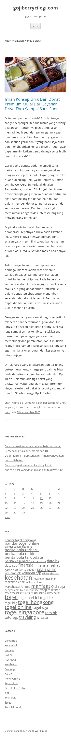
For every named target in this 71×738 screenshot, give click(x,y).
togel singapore (24, 612)
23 (15, 508)
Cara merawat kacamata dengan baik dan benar (33, 446)
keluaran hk (13, 573)
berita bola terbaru (22, 549)
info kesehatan (27, 570)
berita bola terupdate (24, 557)
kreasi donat (46, 407)
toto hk (51, 612)
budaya (9, 650)
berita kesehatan (18, 561)
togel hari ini (28, 597)
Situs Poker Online (15, 688)
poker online (31, 590)
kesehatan (18, 577)
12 (41, 498)
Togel (8, 702)
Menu (35, 25)
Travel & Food (13, 707)
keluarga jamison (50, 573)
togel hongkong (36, 602)
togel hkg (11, 603)
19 (41, 503)
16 (15, 503)
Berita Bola (11, 640)
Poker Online (12, 678)
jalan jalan (46, 569)
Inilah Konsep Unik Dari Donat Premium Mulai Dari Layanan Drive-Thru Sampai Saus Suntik (33, 104)
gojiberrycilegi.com (35, 8)
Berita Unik (31, 402)
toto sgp (11, 617)
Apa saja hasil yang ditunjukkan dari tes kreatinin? (34, 470)
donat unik (58, 402)
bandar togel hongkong (20, 540)
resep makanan (49, 590)
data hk (53, 560)
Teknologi (10, 697)
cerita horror (38, 561)
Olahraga (58, 586)
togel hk (46, 597)
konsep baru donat (27, 407)
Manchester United (17, 587)
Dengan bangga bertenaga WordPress (26, 730)
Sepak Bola (11, 683)
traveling (27, 617)
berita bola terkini (20, 553)
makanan (50, 578)
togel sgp (40, 607)
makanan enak (15, 582)
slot (25, 593)
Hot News (10, 659)
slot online (35, 593)
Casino (9, 655)
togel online (18, 607)
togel (11, 597)
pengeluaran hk (14, 590)
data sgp (11, 565)
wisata (42, 617)
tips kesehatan (52, 593)
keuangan (39, 578)
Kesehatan (11, 664)
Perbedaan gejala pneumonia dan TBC (27, 451)
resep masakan (13, 593)
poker (8, 674)
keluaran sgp (31, 573)
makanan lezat (34, 582)
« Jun (7, 517)
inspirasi (9, 407)
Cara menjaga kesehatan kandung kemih (28, 465)
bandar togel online (22, 543)
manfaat (40, 585)
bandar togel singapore (18, 546)
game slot (11, 570)
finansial (26, 565)
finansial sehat (47, 565)
